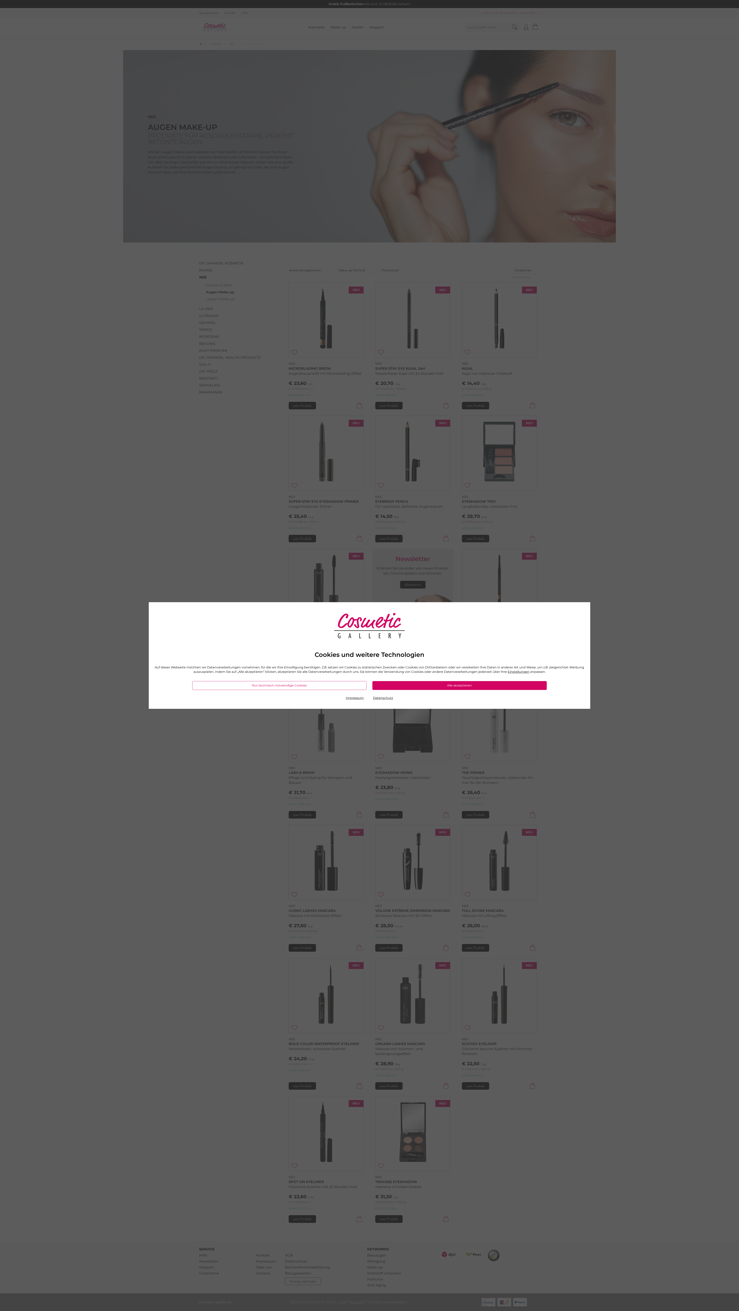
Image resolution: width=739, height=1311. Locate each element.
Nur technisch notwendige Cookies (279, 685)
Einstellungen (518, 672)
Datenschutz (383, 698)
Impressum (355, 698)
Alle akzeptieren (459, 685)
